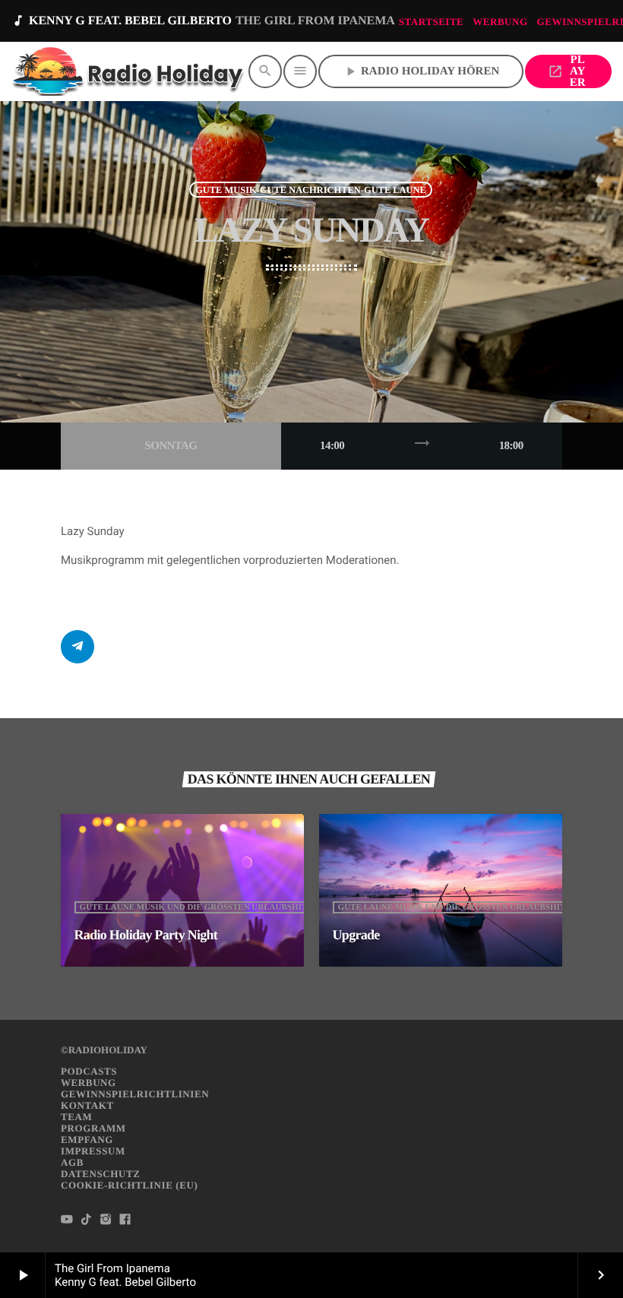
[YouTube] (67, 1220)
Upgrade (356, 934)
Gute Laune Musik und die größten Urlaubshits (196, 907)
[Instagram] (106, 1220)
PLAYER (566, 71)
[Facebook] (125, 1220)
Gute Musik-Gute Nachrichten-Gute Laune (310, 189)
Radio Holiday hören (421, 71)
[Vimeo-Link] (129, 71)
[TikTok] (87, 1220)
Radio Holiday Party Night (146, 934)
